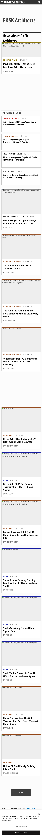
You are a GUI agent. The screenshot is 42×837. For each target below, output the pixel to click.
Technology (15, 119)
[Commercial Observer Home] (14, 2)
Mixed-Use (6, 217)
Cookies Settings (21, 826)
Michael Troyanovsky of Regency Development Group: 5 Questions (16, 141)
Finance (14, 60)
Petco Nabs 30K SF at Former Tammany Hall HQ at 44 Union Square (18, 487)
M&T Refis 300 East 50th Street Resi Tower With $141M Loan (19, 65)
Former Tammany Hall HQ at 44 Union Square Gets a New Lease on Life (20, 535)
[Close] (39, 814)
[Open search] (39, 2)
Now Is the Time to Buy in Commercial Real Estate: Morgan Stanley (20, 176)
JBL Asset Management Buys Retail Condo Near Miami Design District (20, 158)
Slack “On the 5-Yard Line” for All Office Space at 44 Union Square (19, 674)
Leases (5, 480)
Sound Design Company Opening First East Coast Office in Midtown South (20, 583)
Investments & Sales (15, 154)
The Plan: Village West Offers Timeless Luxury (18, 267)
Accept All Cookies (21, 833)
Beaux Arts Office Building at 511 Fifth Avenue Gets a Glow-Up (20, 440)
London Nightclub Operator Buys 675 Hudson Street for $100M (19, 222)
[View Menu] (1, 2)
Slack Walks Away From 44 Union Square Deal (19, 629)
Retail (5, 154)
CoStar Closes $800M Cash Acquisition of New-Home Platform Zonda (20, 123)
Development (15, 136)
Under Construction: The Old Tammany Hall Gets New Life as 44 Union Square (20, 721)
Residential (7, 60)
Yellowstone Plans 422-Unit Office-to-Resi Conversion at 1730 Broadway (20, 361)
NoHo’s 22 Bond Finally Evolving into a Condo (19, 767)
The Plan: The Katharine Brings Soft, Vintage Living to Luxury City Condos (20, 313)
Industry (6, 172)
